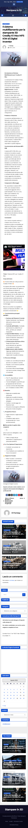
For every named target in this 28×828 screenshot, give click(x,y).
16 (23, 692)
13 (14, 692)
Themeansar (14, 817)
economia (6, 744)
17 (4, 695)
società (19, 760)
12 (10, 692)
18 (7, 695)
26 (10, 698)
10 (4, 692)
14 (17, 692)
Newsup (22, 816)
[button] (23, 15)
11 (7, 692)
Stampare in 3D (14, 10)
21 (17, 695)
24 (4, 698)
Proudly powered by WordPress (10, 816)
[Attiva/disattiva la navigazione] (13, 15)
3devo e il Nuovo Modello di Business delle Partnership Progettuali (9, 501)
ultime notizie (6, 23)
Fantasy (11, 45)
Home (6, 821)
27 (14, 698)
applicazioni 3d (7, 760)
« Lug (4, 705)
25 (7, 698)
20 (14, 695)
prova (21, 498)
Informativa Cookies (18, 821)
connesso (12, 580)
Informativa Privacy (14, 824)
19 (10, 695)
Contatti (11, 821)
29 (20, 698)
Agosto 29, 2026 (9, 750)
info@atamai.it (6, 724)
